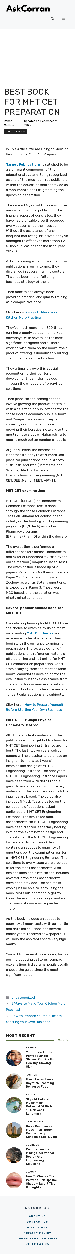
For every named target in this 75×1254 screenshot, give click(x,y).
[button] (52, 19)
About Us (37, 1216)
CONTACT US (37, 1221)
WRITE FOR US (37, 1244)
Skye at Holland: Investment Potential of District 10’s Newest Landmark (41, 1106)
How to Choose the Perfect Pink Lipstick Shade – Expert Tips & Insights (41, 1182)
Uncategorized (15, 131)
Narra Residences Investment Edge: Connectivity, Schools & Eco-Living (41, 1131)
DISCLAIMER (37, 1227)
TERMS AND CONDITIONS (37, 1238)
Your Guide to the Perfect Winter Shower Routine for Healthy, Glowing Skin (40, 1059)
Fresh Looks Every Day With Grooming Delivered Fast (40, 1083)
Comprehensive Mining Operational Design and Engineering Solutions (40, 1157)
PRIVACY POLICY (37, 1233)
